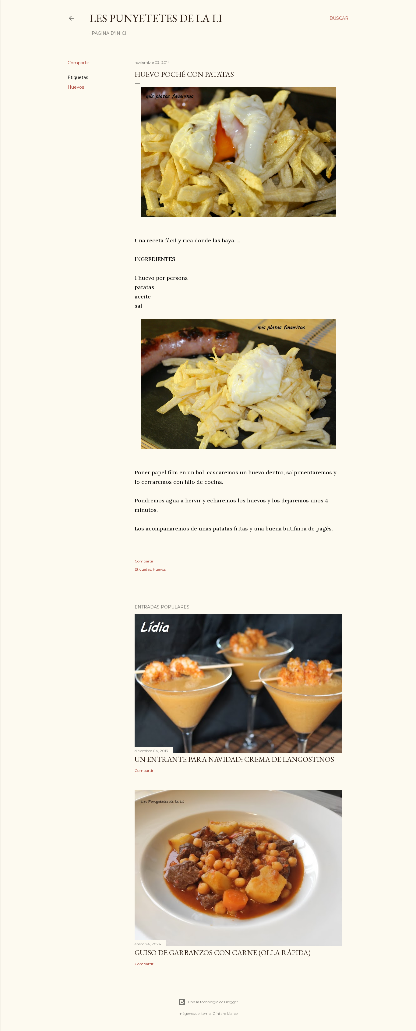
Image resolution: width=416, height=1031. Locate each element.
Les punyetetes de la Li (156, 18)
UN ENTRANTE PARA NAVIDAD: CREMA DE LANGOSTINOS (234, 759)
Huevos (76, 87)
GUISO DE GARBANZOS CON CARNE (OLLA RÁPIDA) (223, 952)
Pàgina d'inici (109, 33)
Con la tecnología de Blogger (213, 1002)
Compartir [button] (78, 63)
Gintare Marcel (225, 1013)
